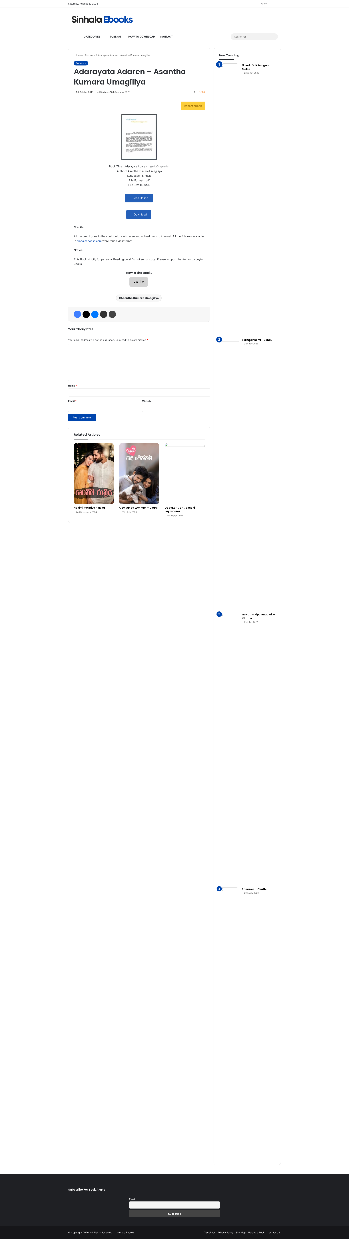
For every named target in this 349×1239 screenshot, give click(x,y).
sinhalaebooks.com (89, 241)
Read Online (140, 198)
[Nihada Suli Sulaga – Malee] (229, 199)
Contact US (273, 1232)
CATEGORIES (91, 36)
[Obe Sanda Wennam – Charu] (139, 473)
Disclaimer (209, 1232)
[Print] (112, 314)
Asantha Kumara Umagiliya (140, 298)
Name (72, 385)
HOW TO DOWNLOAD (141, 36)
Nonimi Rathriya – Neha (89, 507)
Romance (90, 55)
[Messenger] (95, 314)
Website (147, 401)
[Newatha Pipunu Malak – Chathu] (229, 749)
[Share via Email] (103, 314)
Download (140, 214)
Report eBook (193, 106)
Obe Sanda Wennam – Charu (138, 507)
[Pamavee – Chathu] (229, 1023)
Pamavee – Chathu (254, 889)
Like (138, 281)
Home (79, 55)
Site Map (241, 1232)
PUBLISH (115, 36)
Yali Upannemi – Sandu (257, 340)
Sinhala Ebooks (125, 1232)
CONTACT (166, 36)
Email (72, 401)
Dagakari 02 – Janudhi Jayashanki (180, 509)
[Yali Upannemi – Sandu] (229, 474)
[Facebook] (77, 314)
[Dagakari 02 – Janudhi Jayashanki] (185, 473)
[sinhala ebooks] (102, 19)
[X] (86, 314)
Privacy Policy (225, 1232)
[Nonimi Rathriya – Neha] (94, 473)
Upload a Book (256, 1232)
